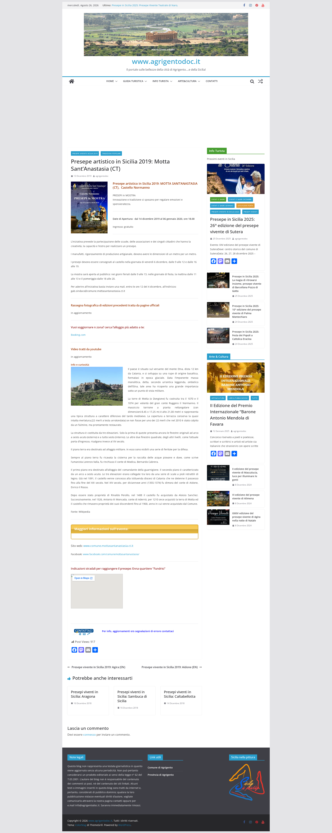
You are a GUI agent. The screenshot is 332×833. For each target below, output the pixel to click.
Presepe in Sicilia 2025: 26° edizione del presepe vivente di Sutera (234, 225)
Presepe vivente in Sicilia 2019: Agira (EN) (98, 667)
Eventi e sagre (218, 199)
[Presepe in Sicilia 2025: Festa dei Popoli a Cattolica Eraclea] (218, 338)
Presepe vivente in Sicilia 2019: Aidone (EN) (170, 667)
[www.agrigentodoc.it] (71, 81)
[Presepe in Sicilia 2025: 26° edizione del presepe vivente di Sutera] (236, 179)
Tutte (254, 398)
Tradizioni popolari (111, 153)
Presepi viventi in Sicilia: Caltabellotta (179, 694)
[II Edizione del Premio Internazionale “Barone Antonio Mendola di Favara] (236, 377)
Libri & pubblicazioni (238, 398)
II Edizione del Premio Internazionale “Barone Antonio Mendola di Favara (233, 415)
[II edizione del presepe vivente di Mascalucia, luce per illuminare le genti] (218, 477)
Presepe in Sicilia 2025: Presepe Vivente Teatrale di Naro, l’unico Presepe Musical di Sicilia (145, 7)
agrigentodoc (102, 176)
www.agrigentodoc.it (166, 61)
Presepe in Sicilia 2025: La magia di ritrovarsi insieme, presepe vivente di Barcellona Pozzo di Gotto (246, 284)
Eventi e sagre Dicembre (240, 199)
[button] (116, 81)
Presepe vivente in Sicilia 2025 (225, 212)
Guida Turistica (133, 81)
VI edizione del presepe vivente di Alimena (246, 496)
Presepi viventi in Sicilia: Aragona (84, 694)
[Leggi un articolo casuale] (260, 81)
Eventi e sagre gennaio (222, 205)
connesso (89, 735)
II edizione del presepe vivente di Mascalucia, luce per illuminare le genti (245, 474)
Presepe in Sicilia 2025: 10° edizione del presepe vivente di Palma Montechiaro (246, 311)
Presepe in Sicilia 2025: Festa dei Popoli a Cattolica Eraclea (245, 335)
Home (110, 81)
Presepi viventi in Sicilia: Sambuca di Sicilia (132, 696)
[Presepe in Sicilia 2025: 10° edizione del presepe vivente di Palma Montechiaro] (218, 314)
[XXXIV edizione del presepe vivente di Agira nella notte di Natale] (218, 519)
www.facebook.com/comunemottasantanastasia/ (110, 554)
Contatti (212, 81)
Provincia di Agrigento (161, 774)
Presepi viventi (250, 212)
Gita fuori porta (245, 205)
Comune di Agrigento (160, 767)
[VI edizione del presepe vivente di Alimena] (218, 499)
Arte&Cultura (187, 81)
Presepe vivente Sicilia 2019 (85, 153)
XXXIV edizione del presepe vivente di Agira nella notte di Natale (246, 517)
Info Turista (161, 81)
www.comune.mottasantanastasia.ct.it (108, 546)
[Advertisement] (166, 111)
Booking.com (78, 334)
